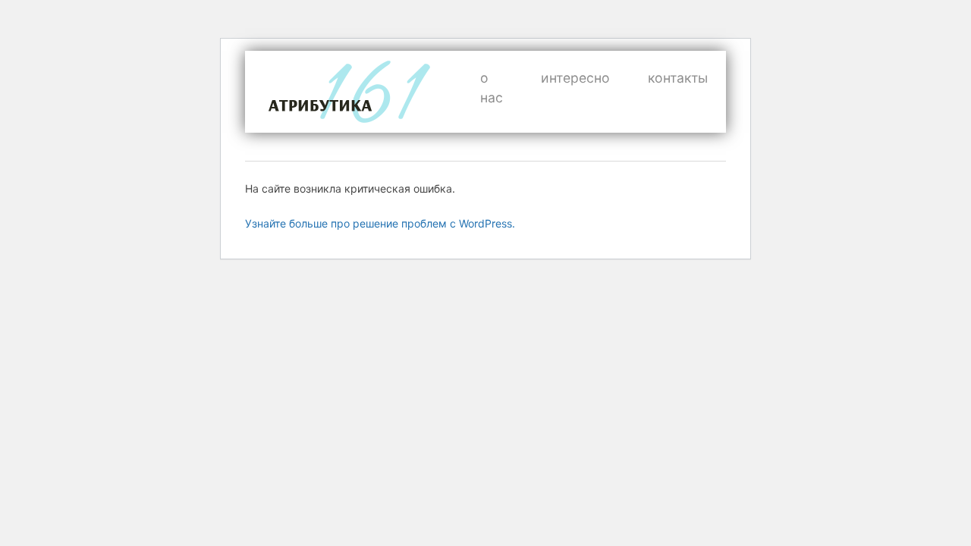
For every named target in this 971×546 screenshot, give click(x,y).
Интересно (575, 78)
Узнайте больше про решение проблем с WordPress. (380, 223)
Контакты (678, 78)
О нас (491, 87)
